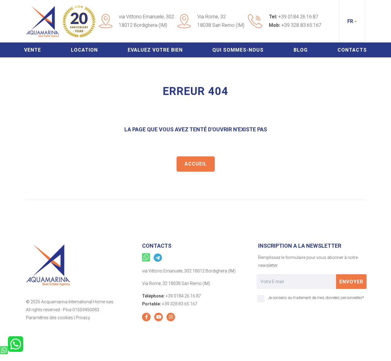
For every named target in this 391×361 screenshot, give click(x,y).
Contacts (352, 50)
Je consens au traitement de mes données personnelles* (316, 297)
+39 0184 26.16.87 (298, 17)
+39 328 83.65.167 (301, 25)
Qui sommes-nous (238, 50)
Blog (301, 50)
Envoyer (351, 282)
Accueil (196, 164)
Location (84, 50)
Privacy (83, 317)
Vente (32, 50)
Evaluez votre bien (155, 50)
